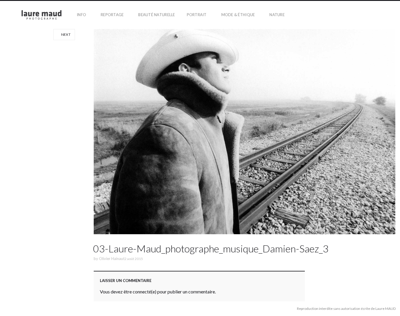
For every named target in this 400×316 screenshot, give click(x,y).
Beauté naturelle (156, 14)
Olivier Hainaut (111, 258)
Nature (277, 14)
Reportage (112, 14)
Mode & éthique (238, 14)
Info (81, 14)
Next (65, 34)
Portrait (197, 14)
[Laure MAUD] (35, 15)
